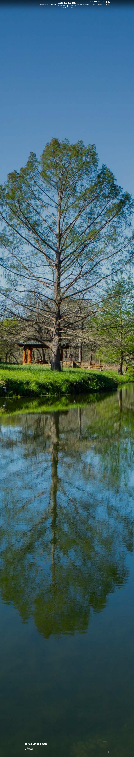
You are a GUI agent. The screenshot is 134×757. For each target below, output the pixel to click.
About (93, 4)
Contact (100, 4)
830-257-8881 (101, 1)
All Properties (44, 4)
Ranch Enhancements (83, 4)
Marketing (53, 4)
